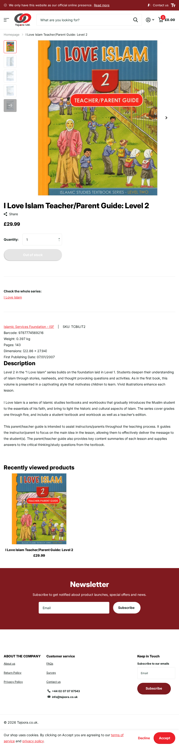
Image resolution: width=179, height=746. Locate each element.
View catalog (6, 20)
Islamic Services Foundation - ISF (29, 327)
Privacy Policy (13, 682)
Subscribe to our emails (153, 663)
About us (9, 663)
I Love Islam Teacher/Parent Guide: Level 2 (39, 550)
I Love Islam (13, 297)
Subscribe (126, 608)
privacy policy (33, 741)
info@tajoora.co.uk (65, 697)
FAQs (49, 663)
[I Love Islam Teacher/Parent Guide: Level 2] (39, 508)
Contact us (53, 682)
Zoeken (135, 20)
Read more (102, 5)
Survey (51, 672)
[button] (166, 117)
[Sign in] (150, 20)
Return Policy (12, 672)
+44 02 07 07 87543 (66, 691)
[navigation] (10, 46)
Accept (164, 738)
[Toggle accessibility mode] (173, 5)
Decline (144, 738)
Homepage (12, 34)
